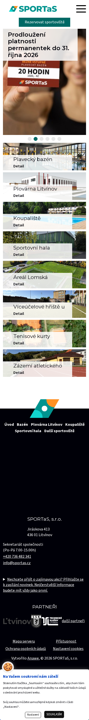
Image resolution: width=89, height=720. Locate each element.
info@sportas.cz (17, 563)
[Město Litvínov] (17, 621)
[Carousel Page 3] (42, 139)
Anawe (33, 658)
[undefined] (44, 274)
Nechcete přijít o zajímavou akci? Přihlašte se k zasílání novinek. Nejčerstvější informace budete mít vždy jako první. (43, 585)
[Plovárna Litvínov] (44, 186)
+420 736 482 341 (17, 556)
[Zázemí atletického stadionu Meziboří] (44, 363)
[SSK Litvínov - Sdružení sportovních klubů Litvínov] (36, 621)
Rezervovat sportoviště (45, 22)
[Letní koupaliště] (44, 215)
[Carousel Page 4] (47, 139)
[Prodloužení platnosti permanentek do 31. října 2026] (44, 82)
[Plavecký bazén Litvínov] (44, 156)
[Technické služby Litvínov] (52, 621)
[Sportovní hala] (44, 245)
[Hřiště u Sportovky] (44, 304)
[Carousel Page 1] (30, 139)
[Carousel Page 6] (59, 139)
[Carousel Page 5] (53, 139)
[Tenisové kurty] (44, 333)
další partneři (73, 621)
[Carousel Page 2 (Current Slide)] (36, 139)
